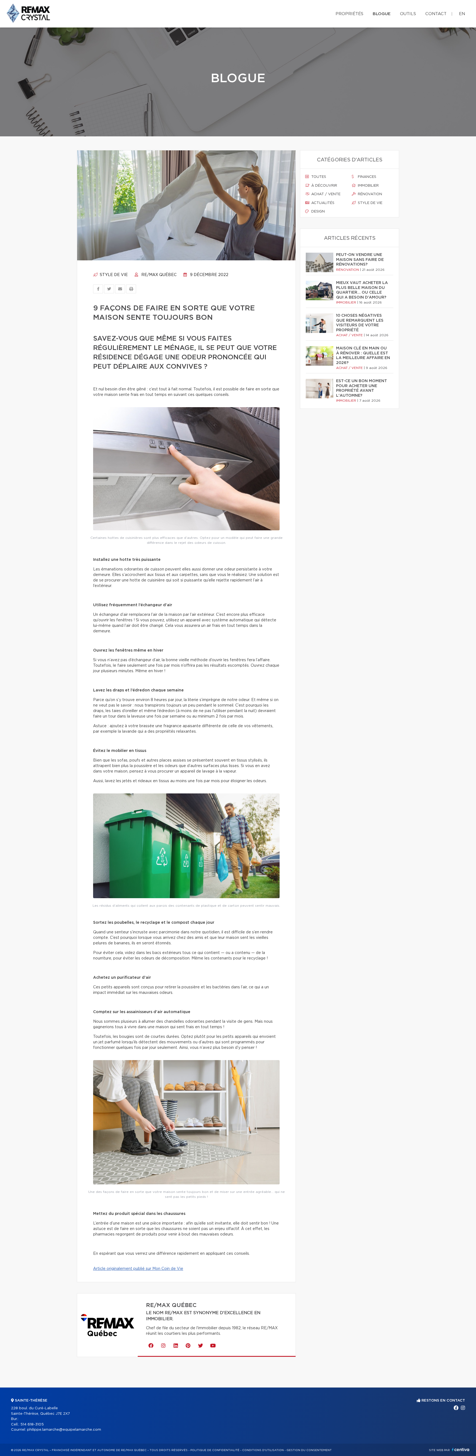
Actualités (322, 203)
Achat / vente (325, 194)
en (462, 14)
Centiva (460, 1449)
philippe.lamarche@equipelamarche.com (64, 1430)
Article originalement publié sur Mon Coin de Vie (138, 1269)
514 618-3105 (32, 1424)
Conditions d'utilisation (263, 1450)
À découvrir (323, 185)
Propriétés (349, 14)
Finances (366, 177)
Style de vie (113, 275)
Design (317, 211)
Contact (436, 14)
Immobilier (368, 185)
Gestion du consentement (309, 1450)
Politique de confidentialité (214, 1450)
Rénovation (369, 194)
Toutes (318, 177)
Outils (408, 14)
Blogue (382, 14)
